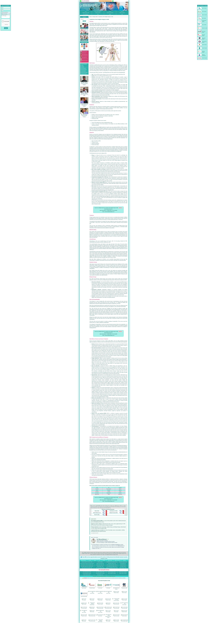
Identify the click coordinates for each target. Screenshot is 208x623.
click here (120, 207)
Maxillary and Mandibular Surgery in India (111, 567)
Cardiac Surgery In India (100, 566)
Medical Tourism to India (86, 12)
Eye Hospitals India (84, 57)
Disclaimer (103, 560)
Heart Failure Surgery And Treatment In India (87, 566)
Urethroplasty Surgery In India (112, 563)
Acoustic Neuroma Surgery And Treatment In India (86, 563)
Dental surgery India (84, 51)
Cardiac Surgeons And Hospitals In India (87, 567)
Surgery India (95, 16)
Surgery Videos (110, 560)
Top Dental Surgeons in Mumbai (87, 573)
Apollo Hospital (204, 8)
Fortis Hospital (204, 11)
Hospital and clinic (84, 73)
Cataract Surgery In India (123, 567)
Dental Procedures (84, 69)
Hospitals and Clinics (98, 12)
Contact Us (122, 11)
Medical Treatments (122, 12)
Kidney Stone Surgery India (100, 563)
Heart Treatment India (84, 54)
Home (86, 11)
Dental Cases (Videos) (84, 72)
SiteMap (95, 560)
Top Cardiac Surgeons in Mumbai (100, 573)
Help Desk (89, 560)
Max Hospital (204, 18)
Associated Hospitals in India (104, 580)
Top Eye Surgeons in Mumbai (112, 573)
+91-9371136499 (85, 0)
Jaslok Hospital (204, 44)
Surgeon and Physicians (110, 12)
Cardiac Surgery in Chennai (122, 573)
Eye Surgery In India (123, 566)
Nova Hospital (204, 24)
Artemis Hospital (204, 14)
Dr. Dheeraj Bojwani (102, 539)
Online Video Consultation (105, 0)
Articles (110, 14)
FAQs (98, 14)
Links (99, 560)
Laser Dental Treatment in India (100, 567)
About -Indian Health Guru (97, 11)
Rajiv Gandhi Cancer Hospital (108, 617)
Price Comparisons (85, 14)
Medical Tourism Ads (118, 560)
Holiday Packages (83, 560)
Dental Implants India (123, 563)
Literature (82, 66)
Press (122, 14)
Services (110, 11)
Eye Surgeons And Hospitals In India (112, 566)
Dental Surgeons (83, 68)
